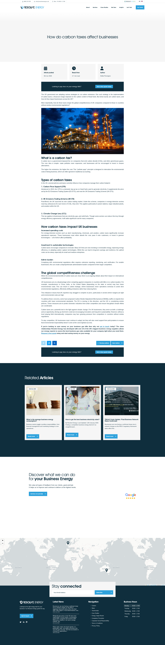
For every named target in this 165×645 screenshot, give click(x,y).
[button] (68, 543)
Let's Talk (129, 7)
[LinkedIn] (23, 622)
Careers (94, 605)
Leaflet (147, 585)
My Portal (140, 7)
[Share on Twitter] (49, 343)
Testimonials (95, 610)
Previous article (104, 343)
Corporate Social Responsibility (100, 620)
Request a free (48, 333)
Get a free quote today (104, 86)
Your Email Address (59, 592)
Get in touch (25, 616)
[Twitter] (20, 622)
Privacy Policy (96, 625)
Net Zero (113, 7)
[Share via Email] (43, 343)
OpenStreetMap (153, 585)
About (88, 7)
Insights (121, 7)
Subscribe (99, 592)
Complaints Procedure (98, 618)
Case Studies (104, 7)
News (93, 608)
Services (95, 7)
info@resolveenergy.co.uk (42, 1)
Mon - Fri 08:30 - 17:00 (59, 1)
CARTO (163, 585)
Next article (116, 343)
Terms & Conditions (97, 623)
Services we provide (36, 494)
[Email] (27, 622)
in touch (105, 326)
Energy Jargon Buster (98, 615)
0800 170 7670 (27, 1)
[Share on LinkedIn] (54, 343)
